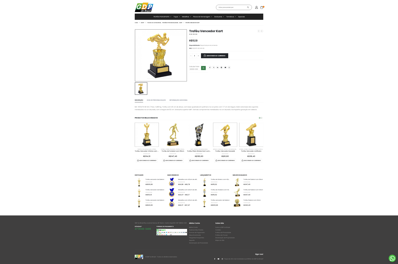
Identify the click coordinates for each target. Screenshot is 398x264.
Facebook (210, 67)
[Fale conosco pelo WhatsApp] (392, 258)
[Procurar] (248, 7)
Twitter (213, 67)
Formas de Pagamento (197, 232)
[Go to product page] (147, 135)
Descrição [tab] (139, 100)
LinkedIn (217, 67)
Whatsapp (229, 67)
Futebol (163, 149)
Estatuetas (218, 17)
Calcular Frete (194, 66)
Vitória (154, 149)
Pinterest (221, 67)
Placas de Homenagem (201, 17)
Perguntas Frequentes (196, 238)
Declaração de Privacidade (198, 243)
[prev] (258, 31)
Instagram (222, 258)
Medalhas (185, 17)
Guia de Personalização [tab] (156, 100)
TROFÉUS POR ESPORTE (161, 17)
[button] (260, 118)
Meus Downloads (195, 235)
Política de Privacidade (223, 232)
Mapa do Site (219, 240)
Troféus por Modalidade (144, 149)
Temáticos (230, 17)
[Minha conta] (256, 7)
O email (225, 67)
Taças (176, 17)
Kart (192, 149)
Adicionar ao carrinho (216, 56)
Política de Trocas (221, 235)
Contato (218, 230)
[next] (261, 31)
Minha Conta (193, 227)
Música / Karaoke (218, 149)
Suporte (192, 240)
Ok (203, 68)
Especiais (241, 17)
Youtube (218, 258)
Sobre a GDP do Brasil (222, 227)
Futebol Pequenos (170, 149)
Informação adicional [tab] (178, 100)
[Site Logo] (144, 7)
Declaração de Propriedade (225, 238)
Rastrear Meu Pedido (196, 230)
